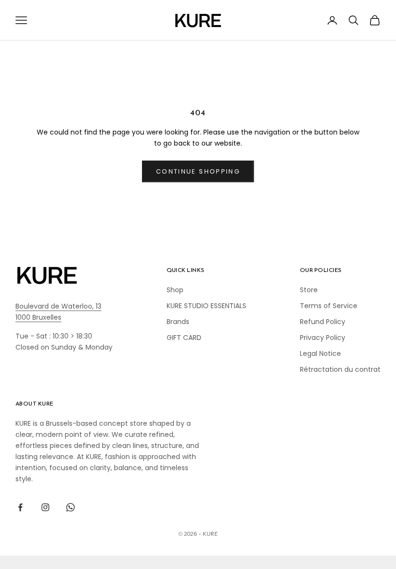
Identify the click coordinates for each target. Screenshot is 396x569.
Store (309, 290)
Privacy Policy (322, 337)
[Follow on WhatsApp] (70, 507)
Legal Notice (320, 353)
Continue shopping (198, 171)
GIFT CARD (184, 337)
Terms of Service (328, 306)
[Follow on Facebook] (20, 507)
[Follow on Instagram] (45, 507)
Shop (175, 290)
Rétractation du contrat (340, 369)
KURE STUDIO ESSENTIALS (206, 306)
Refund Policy (322, 321)
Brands (178, 321)
